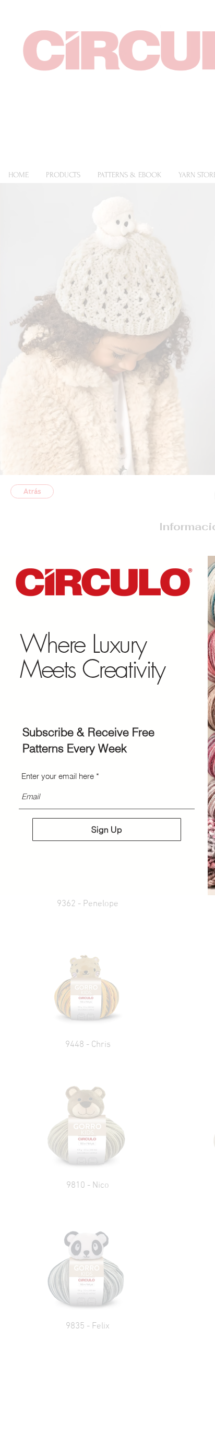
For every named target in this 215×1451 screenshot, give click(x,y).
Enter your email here (57, 776)
